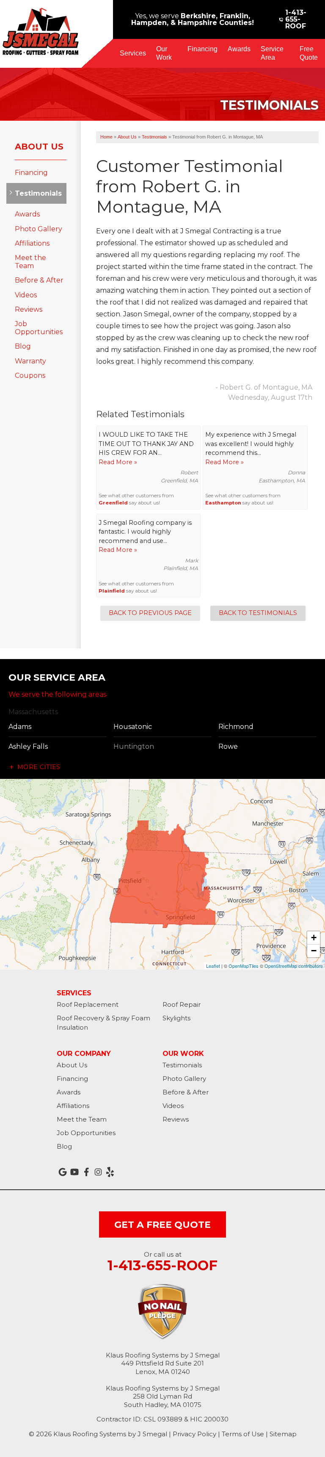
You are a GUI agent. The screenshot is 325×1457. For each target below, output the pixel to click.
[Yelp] (110, 1172)
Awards (239, 49)
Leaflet (213, 965)
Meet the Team (30, 262)
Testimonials (36, 193)
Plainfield (112, 591)
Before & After (39, 280)
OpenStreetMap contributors (293, 965)
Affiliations (32, 243)
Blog (23, 346)
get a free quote (162, 1224)
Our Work (164, 53)
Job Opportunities (39, 328)
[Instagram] (98, 1172)
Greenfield (113, 503)
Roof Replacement (87, 1004)
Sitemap (283, 1434)
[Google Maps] (63, 1172)
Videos (26, 295)
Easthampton (223, 503)
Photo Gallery (38, 229)
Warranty (30, 361)
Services (133, 53)
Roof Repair (181, 1004)
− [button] (314, 950)
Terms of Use (243, 1434)
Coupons (30, 375)
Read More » (118, 462)
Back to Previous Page (150, 613)
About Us (39, 146)
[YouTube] (74, 1172)
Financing (202, 49)
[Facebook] (86, 1172)
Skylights (176, 1018)
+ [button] (314, 937)
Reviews (28, 309)
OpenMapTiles (244, 965)
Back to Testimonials (258, 613)
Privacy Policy (194, 1434)
